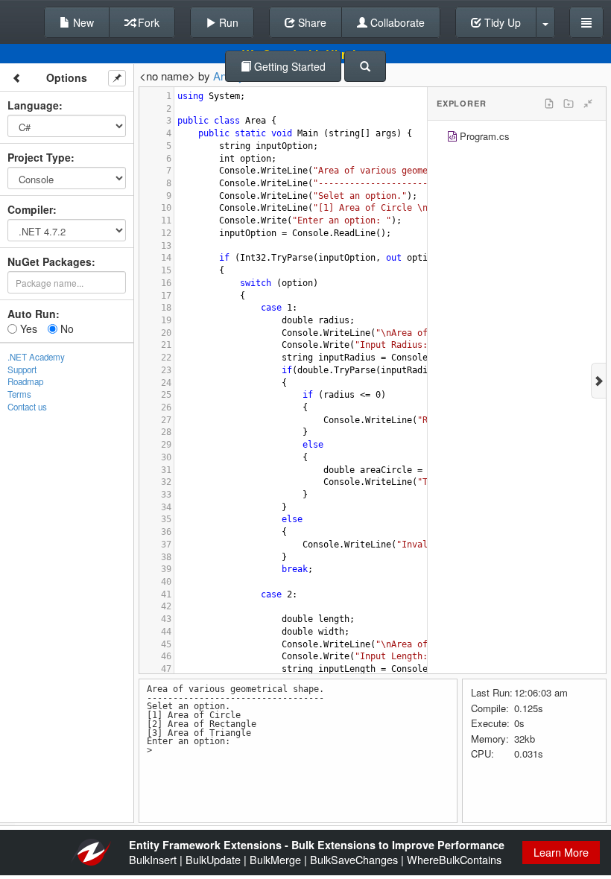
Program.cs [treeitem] (485, 136)
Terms (19, 394)
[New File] (549, 103)
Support (22, 369)
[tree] (517, 138)
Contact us (27, 407)
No (65, 328)
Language (33, 105)
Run (227, 22)
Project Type (39, 157)
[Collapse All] (588, 103)
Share (310, 22)
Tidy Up (501, 22)
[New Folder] (568, 103)
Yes (27, 328)
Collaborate (396, 22)
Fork (147, 22)
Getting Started (288, 66)
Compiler (30, 209)
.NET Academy (36, 357)
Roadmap (25, 381)
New (82, 22)
